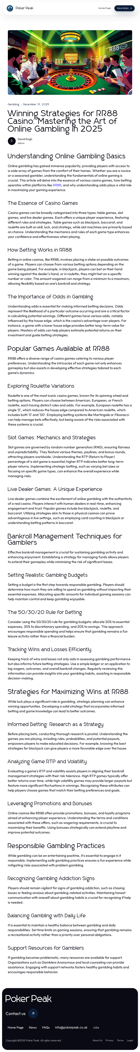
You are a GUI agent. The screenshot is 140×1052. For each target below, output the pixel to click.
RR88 (57, 185)
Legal (130, 1040)
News (33, 1027)
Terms (120, 1040)
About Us (97, 1040)
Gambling (13, 104)
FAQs (46, 1027)
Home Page (16, 1027)
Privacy (110, 1040)
